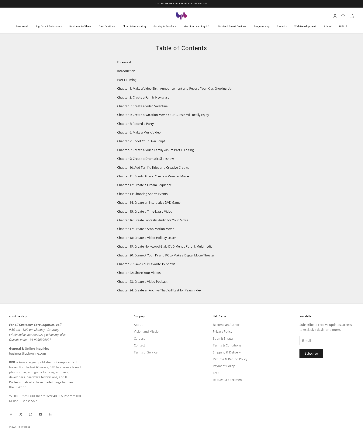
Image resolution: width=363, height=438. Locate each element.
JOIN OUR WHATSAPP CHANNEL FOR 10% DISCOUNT (181, 3)
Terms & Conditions (227, 345)
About (138, 325)
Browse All (22, 26)
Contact (139, 345)
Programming (261, 26)
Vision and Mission (147, 331)
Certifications (107, 26)
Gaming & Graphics (165, 26)
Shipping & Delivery (227, 352)
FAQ (216, 373)
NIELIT (343, 26)
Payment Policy (224, 366)
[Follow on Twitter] (21, 414)
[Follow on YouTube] (40, 414)
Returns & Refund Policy (230, 359)
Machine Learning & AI (197, 26)
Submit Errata (223, 338)
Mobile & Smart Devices (232, 26)
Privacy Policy (222, 331)
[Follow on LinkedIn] (50, 414)
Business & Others (80, 26)
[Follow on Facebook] (11, 414)
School (327, 26)
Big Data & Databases (49, 26)
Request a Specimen (227, 380)
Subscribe (311, 353)
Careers (139, 338)
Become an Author (226, 325)
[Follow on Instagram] (31, 414)
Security (282, 26)
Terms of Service (145, 352)
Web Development (305, 26)
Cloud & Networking (134, 26)
